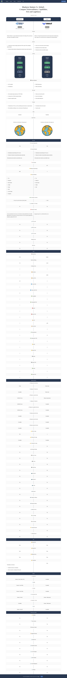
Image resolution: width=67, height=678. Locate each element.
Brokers (7, 1)
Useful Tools (19, 1)
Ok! (41, 676)
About (14, 1)
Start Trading (63, 1)
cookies (38, 676)
